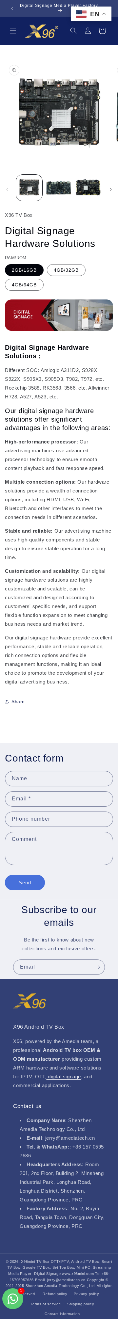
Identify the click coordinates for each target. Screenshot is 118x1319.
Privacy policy (86, 1294)
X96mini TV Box (36, 1261)
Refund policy (55, 1294)
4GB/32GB (66, 270)
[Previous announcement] (12, 8)
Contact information (62, 1314)
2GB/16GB (24, 270)
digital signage (63, 1076)
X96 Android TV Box (38, 1027)
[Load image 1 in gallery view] (29, 188)
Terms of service (45, 1304)
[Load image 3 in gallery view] (88, 188)
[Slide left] (7, 189)
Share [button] (18, 701)
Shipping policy (80, 1304)
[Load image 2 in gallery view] (59, 188)
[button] (13, 31)
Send (25, 882)
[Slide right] (111, 189)
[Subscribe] (97, 967)
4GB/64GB (24, 284)
